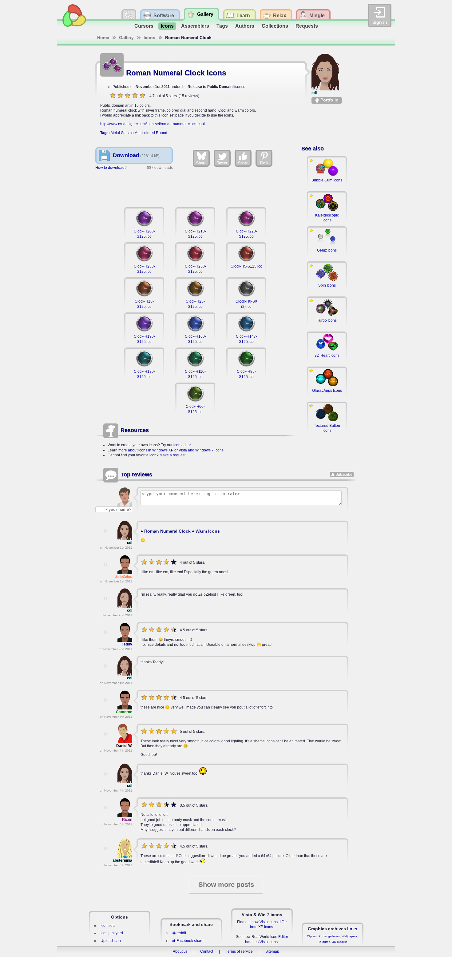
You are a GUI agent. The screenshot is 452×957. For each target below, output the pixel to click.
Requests (306, 26)
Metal (115, 133)
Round (161, 133)
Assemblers (195, 26)
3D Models (339, 941)
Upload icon (111, 941)
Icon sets (108, 925)
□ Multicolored (143, 133)
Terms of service (239, 951)
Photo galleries (329, 936)
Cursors (143, 26)
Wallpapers (349, 936)
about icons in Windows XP (150, 450)
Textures (324, 941)
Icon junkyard (112, 933)
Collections (275, 26)
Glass (125, 133)
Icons (167, 26)
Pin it (264, 163)
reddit (181, 933)
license (239, 87)
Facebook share (190, 941)
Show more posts (226, 884)
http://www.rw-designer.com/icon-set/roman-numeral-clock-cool (152, 124)
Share (201, 163)
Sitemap (272, 951)
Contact (206, 951)
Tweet (222, 163)
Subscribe (343, 474)
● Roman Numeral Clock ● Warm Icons (180, 531)
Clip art (312, 936)
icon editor (182, 445)
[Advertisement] (195, 187)
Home (103, 37)
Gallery (126, 37)
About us (180, 951)
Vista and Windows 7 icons (201, 450)
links (352, 928)
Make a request (172, 455)
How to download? (111, 167)
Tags (222, 26)
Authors (244, 26)
